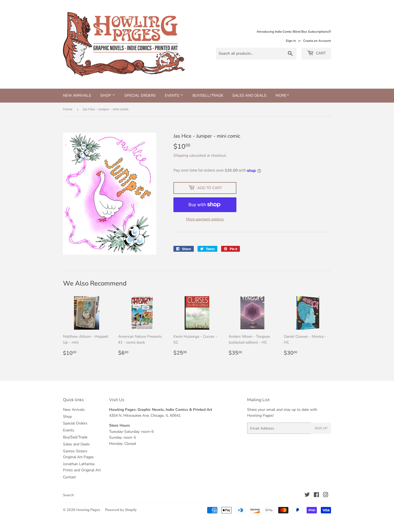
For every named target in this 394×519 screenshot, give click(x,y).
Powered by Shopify (121, 509)
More (281, 95)
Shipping (180, 155)
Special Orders (140, 95)
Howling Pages (88, 509)
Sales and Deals (249, 95)
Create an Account (317, 41)
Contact (69, 477)
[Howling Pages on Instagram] (325, 495)
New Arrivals (77, 95)
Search (68, 495)
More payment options (205, 219)
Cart (320, 53)
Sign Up (321, 428)
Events (172, 95)
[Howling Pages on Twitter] (307, 495)
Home (67, 109)
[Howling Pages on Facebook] (316, 495)
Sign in (291, 41)
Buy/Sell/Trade (207, 95)
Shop (106, 95)
